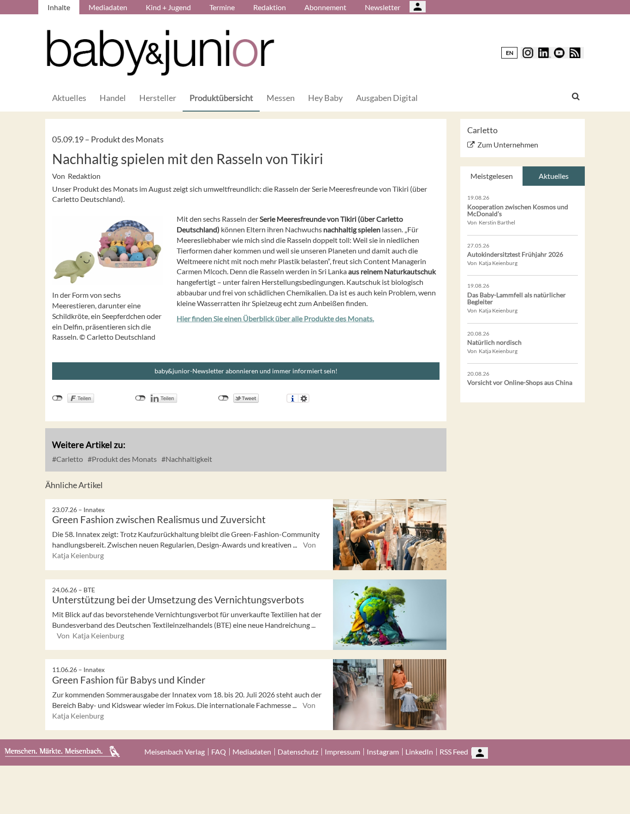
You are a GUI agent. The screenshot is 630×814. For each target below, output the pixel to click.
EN (509, 52)
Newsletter (382, 7)
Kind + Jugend (168, 7)
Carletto (69, 458)
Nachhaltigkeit (188, 458)
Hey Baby (325, 98)
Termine (222, 7)
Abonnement (325, 7)
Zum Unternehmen (507, 144)
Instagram (383, 751)
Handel (113, 98)
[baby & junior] (160, 52)
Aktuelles (69, 98)
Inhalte (59, 7)
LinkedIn (419, 751)
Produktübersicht (221, 98)
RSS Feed (454, 751)
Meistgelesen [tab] (491, 175)
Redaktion (269, 7)
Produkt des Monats (123, 458)
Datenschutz (298, 751)
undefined (140, 398)
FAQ (218, 751)
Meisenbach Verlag (174, 751)
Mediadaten (108, 7)
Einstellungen (303, 398)
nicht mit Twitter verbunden (223, 398)
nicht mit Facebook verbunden (57, 398)
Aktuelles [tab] (554, 175)
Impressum (342, 751)
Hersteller (157, 98)
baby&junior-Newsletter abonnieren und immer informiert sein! (246, 371)
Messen (281, 98)
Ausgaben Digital (387, 98)
